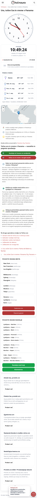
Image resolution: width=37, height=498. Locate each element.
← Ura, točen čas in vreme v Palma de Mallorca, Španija (16, 250)
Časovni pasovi (18, 313)
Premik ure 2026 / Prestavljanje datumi (18, 470)
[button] (18, 113)
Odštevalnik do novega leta (10, 244)
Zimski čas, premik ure (12, 378)
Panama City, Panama (23, 143)
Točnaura (3, 7)
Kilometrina (18, 369)
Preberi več (9, 389)
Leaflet (21, 123)
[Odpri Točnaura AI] (33, 494)
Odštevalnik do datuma (9, 242)
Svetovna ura (18, 308)
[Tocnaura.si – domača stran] (18, 2)
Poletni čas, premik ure (12, 396)
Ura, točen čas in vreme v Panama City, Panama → (20, 254)
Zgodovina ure (9, 415)
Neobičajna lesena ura (12, 451)
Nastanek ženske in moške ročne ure (17, 433)
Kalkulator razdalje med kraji (10, 238)
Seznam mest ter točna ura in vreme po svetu (15, 235)
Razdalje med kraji (18, 365)
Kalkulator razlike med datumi (11, 240)
